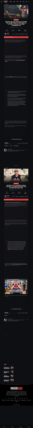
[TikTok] (24, 398)
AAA (23, 1)
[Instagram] (23, 34)
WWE (14, 1)
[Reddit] (27, 34)
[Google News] (16, 34)
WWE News (16, 19)
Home (11, 1)
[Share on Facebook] (18, 143)
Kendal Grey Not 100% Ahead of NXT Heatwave (6, 372)
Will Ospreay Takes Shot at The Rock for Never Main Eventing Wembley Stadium (7, 380)
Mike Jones (11, 76)
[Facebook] (13, 34)
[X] (14, 34)
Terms (16, 401)
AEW (17, 1)
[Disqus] (16, 345)
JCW (26, 1)
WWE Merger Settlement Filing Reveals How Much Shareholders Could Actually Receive (6, 376)
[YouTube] (21, 34)
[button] (28, 1)
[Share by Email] (27, 143)
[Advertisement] (9, 84)
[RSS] (26, 398)
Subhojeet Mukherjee (12, 27)
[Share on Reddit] (25, 143)
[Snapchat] (25, 34)
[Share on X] (20, 143)
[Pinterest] (20, 34)
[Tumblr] (17, 398)
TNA (20, 1)
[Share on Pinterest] (23, 143)
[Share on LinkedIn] (21, 143)
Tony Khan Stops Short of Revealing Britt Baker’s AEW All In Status (7, 368)
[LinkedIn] (18, 34)
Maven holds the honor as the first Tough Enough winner (12, 202)
